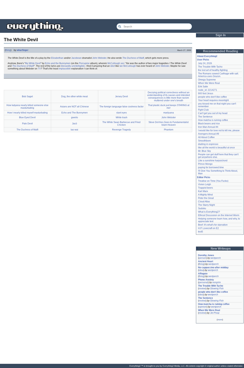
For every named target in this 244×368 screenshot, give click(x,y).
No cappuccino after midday (213, 267)
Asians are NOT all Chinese (74, 106)
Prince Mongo (205, 164)
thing (8, 50)
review (202, 288)
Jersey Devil (121, 96)
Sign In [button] (221, 35)
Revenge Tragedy (121, 129)
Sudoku (202, 208)
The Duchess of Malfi (133, 58)
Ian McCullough (128, 66)
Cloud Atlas (204, 201)
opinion (203, 306)
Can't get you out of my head (212, 113)
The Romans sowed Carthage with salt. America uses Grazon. (218, 75)
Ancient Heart (205, 261)
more (220, 319)
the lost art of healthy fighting (213, 70)
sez (122, 63)
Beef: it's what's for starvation (213, 224)
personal (203, 282)
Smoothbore (204, 140)
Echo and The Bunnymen (74, 112)
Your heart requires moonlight (213, 100)
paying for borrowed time (211, 167)
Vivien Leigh (204, 184)
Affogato (202, 273)
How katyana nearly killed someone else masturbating (27, 106)
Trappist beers (205, 187)
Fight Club (203, 109)
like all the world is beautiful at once (216, 147)
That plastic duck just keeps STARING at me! (168, 106)
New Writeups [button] (221, 248)
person (202, 258)
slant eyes (121, 112)
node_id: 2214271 (207, 90)
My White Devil (33, 63)
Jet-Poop (214, 313)
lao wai (74, 129)
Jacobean (76, 58)
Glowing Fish (217, 288)
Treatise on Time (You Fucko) (213, 181)
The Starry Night (206, 205)
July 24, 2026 (205, 63)
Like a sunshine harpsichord (212, 160)
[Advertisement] (122, 9)
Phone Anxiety (206, 279)
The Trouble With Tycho (210, 66)
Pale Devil (27, 123)
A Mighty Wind (205, 194)
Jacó (74, 123)
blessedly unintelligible (73, 66)
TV (39, 68)
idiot (112, 66)
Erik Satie (203, 86)
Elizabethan (57, 58)
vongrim (216, 282)
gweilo (74, 117)
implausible (65, 68)
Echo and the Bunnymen (58, 63)
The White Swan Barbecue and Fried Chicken (121, 123)
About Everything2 (207, 56)
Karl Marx (203, 191)
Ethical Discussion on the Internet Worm (218, 215)
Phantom (168, 129)
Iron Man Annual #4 (208, 127)
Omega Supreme (207, 79)
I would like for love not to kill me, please (219, 130)
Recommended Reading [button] (220, 51)
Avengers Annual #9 (208, 134)
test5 (200, 231)
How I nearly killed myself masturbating (27, 112)
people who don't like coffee (212, 97)
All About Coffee (206, 137)
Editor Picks (203, 177)
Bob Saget (27, 96)
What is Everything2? (209, 212)
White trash (121, 117)
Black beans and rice (209, 123)
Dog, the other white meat (74, 96)
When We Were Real (209, 83)
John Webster (99, 58)
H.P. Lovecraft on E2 (208, 228)
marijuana (168, 112)
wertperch (215, 258)
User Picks (203, 59)
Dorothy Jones (206, 255)
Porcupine (84, 63)
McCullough (114, 63)
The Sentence (205, 116)
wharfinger (22, 50)
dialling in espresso (208, 144)
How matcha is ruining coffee (213, 120)
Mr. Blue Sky (204, 151)
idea (201, 270)
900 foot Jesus (205, 93)
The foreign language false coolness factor (122, 106)
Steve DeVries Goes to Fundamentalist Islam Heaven (168, 123)
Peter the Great (206, 198)
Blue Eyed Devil (27, 117)
